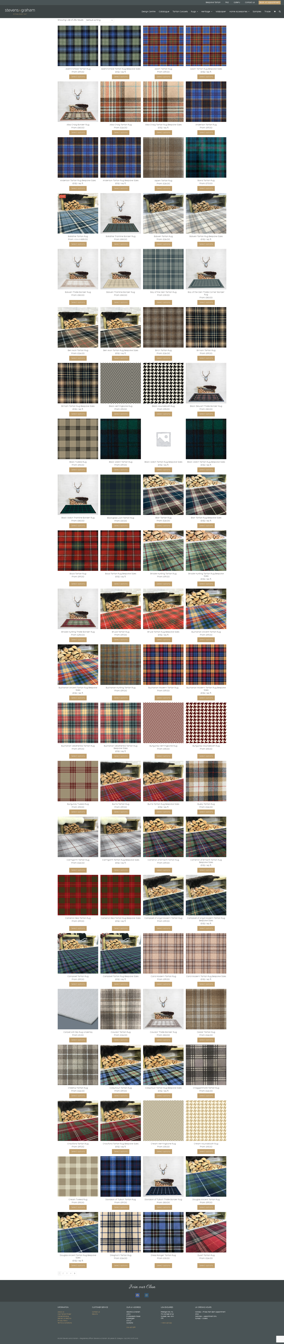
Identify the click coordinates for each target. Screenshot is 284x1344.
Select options (78, 77)
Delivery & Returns (64, 1318)
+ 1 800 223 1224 (166, 1323)
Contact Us (96, 1312)
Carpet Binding (63, 1316)
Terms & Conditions (65, 1323)
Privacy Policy (63, 1320)
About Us (61, 1312)
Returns (95, 1314)
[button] (274, 11)
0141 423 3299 (130, 1327)
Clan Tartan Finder (64, 1314)
